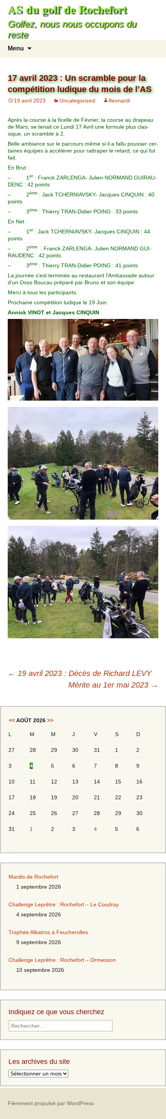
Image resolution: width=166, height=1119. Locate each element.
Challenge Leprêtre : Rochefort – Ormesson (62, 960)
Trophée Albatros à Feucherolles (48, 932)
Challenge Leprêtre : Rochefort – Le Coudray (63, 904)
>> (50, 720)
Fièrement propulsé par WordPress (51, 1103)
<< (12, 720)
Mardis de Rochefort (33, 877)
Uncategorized (77, 100)
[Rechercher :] (151, 48)
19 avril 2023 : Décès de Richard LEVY (79, 673)
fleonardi (119, 100)
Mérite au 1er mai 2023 (113, 685)
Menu (16, 48)
